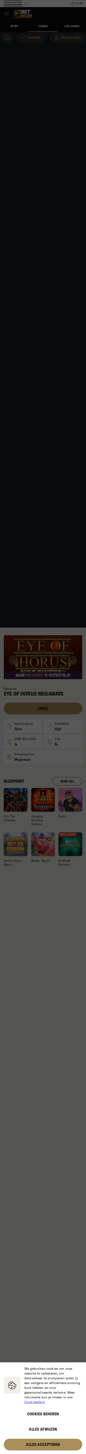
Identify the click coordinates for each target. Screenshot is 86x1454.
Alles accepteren (43, 1444)
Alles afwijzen (43, 1429)
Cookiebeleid (34, 1402)
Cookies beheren (43, 1414)
